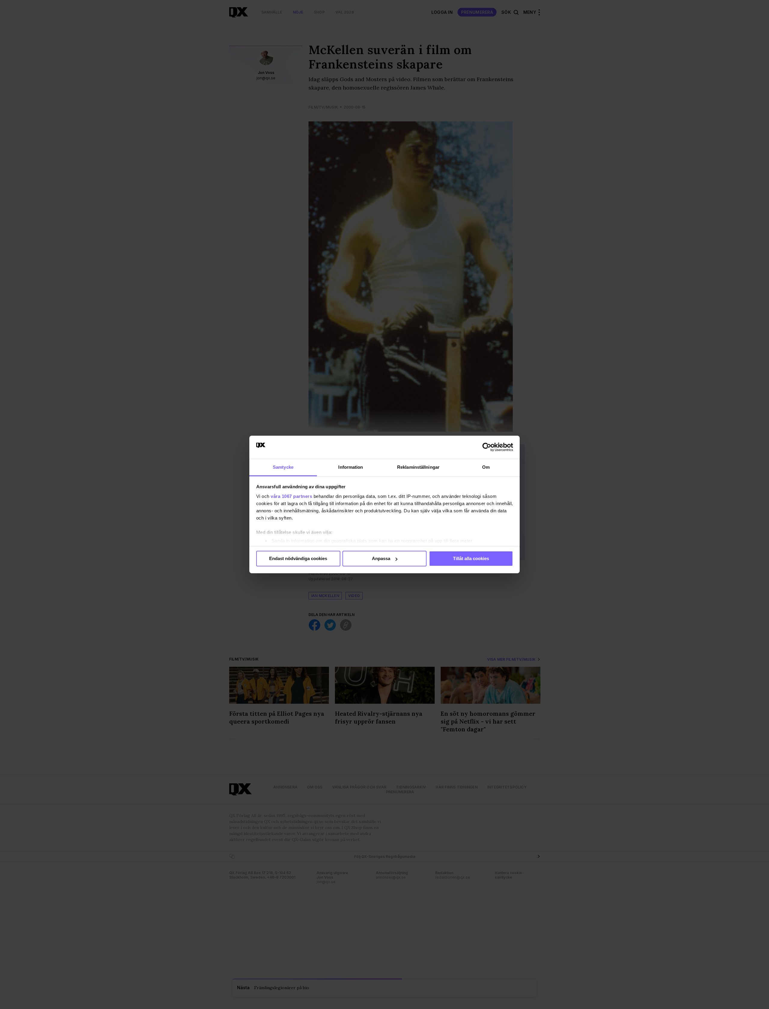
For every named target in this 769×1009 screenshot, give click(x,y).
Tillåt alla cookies (471, 558)
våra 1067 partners (291, 496)
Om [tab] (486, 467)
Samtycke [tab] (283, 467)
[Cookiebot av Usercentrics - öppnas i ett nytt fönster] (486, 447)
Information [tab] (350, 467)
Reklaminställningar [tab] (418, 467)
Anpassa (381, 558)
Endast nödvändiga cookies (298, 558)
